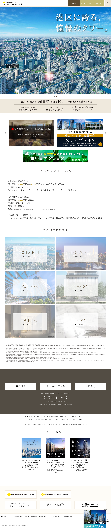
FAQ (50, 419)
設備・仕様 (67, 417)
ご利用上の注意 (43, 516)
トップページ (28, 417)
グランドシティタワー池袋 (79, 460)
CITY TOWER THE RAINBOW (31, 460)
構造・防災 (75, 417)
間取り (61, 417)
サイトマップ (55, 419)
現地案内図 (38, 419)
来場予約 (80, 419)
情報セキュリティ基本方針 (31, 516)
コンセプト (36, 417)
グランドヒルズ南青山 (53, 460)
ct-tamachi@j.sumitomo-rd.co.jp (55, 401)
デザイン (43, 417)
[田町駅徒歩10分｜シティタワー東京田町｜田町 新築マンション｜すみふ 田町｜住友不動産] (34, 3)
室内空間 (55, 417)
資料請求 (63, 419)
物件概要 (44, 419)
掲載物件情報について (56, 516)
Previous (5, 132)
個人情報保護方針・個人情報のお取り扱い (12, 516)
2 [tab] (56, 96)
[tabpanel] (55, 51)
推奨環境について (68, 516)
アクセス (31, 419)
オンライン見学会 (71, 419)
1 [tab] (54, 96)
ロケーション (82, 417)
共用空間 (49, 417)
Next (105, 132)
